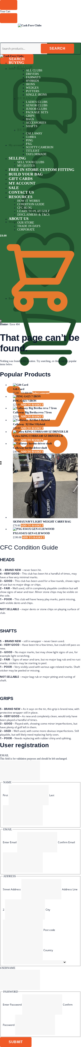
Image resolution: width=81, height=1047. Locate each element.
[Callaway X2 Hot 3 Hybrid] (45, 420)
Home (4, 324)
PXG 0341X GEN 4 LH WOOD (31, 533)
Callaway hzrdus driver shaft (30, 447)
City (48, 909)
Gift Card (18, 389)
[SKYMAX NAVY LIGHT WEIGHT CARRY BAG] (45, 486)
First (5, 795)
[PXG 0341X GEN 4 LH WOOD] (45, 529)
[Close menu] (8, 5)
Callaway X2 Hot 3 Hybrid (29, 424)
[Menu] (8, 26)
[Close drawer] (8, 18)
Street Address (12, 889)
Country (48, 950)
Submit (16, 1042)
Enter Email (10, 842)
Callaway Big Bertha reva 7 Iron (32, 412)
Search (17, 59)
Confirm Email (66, 842)
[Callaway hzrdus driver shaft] (45, 443)
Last (51, 795)
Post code (49, 930)
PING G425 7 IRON (24, 400)
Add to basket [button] (32, 404)
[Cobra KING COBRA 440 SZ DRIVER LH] (45, 431)
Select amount (40, 393)
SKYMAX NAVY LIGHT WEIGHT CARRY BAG (42, 521)
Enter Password (12, 1004)
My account (16, 145)
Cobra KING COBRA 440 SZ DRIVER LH (38, 435)
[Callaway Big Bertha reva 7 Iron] (45, 408)
